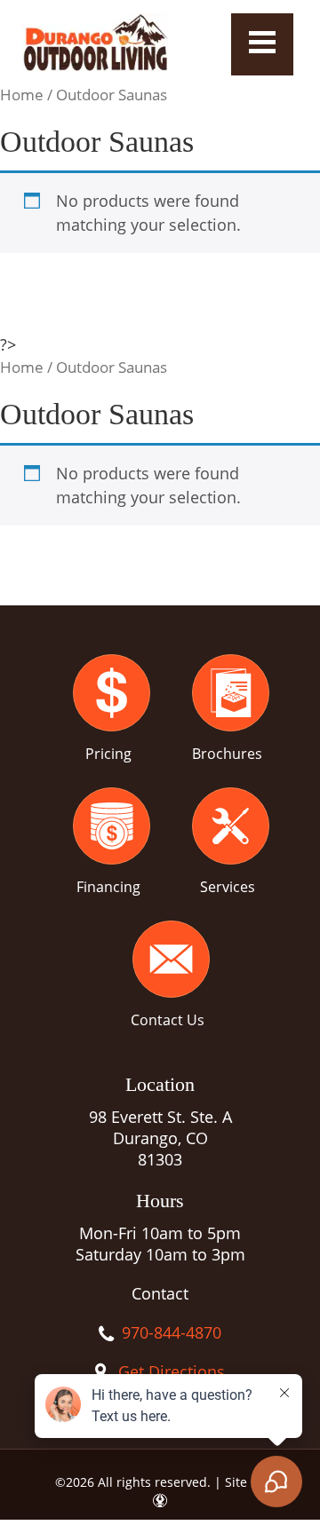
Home (22, 94)
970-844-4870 (171, 1332)
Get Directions (171, 1371)
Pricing (108, 753)
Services (227, 887)
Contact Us (167, 1020)
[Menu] (262, 44)
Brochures (227, 753)
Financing (108, 887)
